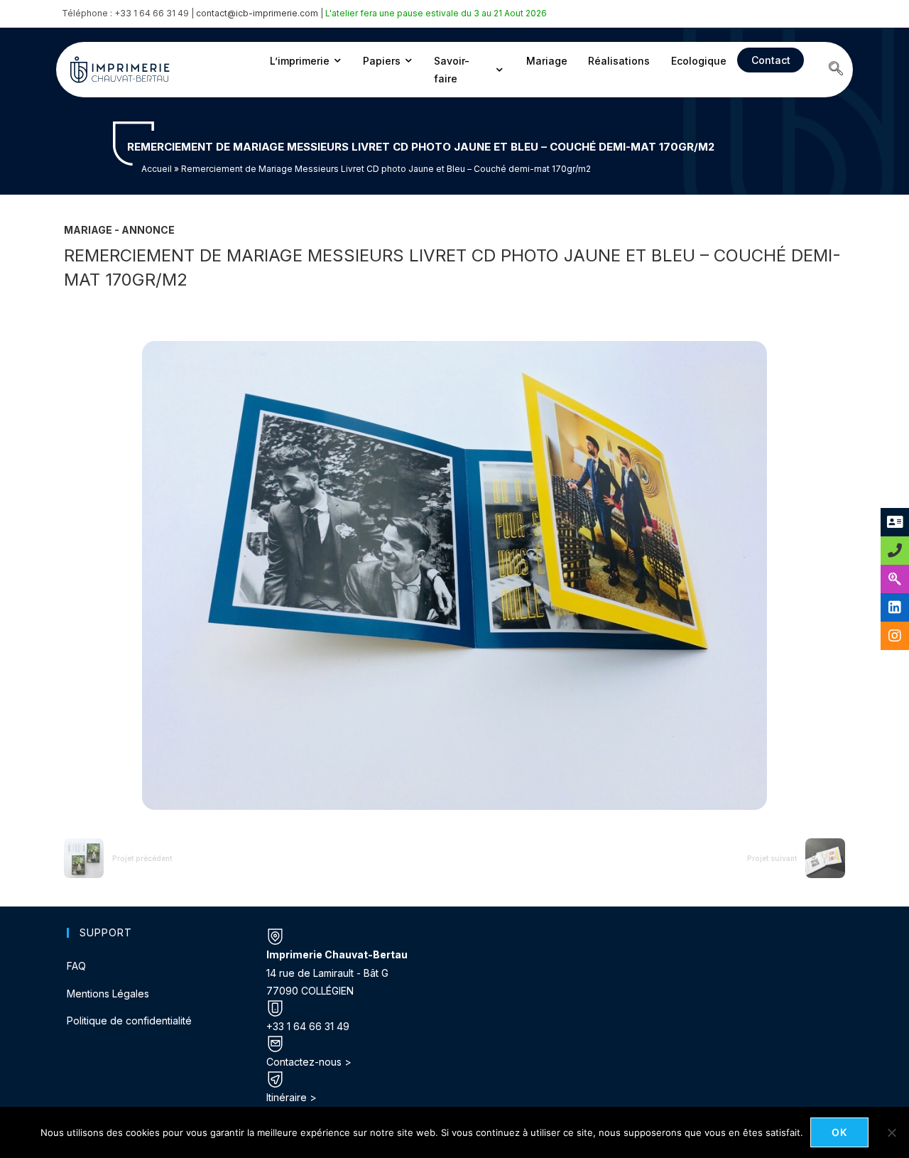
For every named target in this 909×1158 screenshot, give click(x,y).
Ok (840, 1132)
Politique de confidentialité (129, 1020)
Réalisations (619, 61)
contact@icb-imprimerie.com (257, 13)
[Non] (891, 1132)
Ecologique (698, 61)
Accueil (156, 168)
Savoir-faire (451, 70)
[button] (836, 69)
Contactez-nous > (309, 1062)
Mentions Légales (108, 993)
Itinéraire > (291, 1097)
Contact (770, 60)
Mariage (546, 61)
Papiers (382, 61)
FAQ (76, 966)
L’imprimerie (300, 61)
